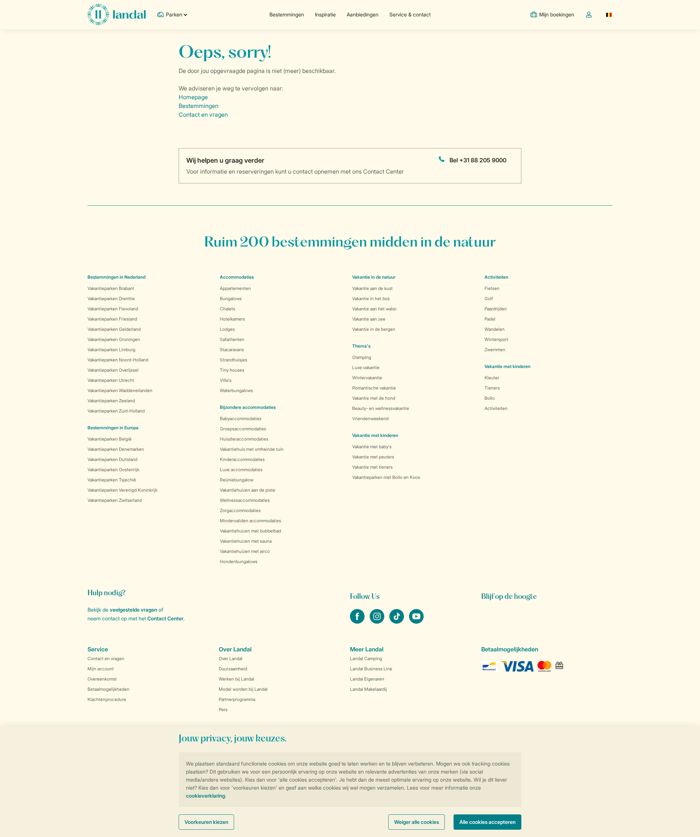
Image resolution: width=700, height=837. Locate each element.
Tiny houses (232, 370)
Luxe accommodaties (241, 469)
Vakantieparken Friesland (112, 319)
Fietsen (492, 288)
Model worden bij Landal (243, 689)
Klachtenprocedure (107, 699)
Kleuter (492, 377)
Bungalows (231, 298)
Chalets (227, 308)
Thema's (361, 346)
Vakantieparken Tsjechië (112, 480)
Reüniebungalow (236, 480)
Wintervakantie (367, 377)
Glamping (361, 357)
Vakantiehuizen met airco (245, 551)
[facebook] (358, 621)
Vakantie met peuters (373, 457)
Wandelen (495, 329)
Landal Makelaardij (368, 689)
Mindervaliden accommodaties (250, 520)
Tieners (492, 388)
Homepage (193, 97)
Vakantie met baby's (372, 446)
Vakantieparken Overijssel (113, 370)
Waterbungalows (236, 390)
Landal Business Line (371, 668)
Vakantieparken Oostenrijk (113, 469)
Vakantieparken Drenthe (111, 298)
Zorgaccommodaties (240, 510)
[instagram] (378, 621)
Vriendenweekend (370, 418)
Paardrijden (496, 308)
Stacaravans (232, 349)
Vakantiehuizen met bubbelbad (250, 531)
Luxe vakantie (366, 367)
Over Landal (230, 658)
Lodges (227, 329)
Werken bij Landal (236, 679)
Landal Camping (366, 658)
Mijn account (101, 668)
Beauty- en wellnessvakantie (380, 408)
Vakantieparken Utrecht (111, 380)
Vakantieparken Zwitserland (115, 500)
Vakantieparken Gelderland (114, 329)
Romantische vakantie (374, 388)
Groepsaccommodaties (243, 428)
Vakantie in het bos (371, 298)
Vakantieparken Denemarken (116, 449)
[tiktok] (397, 621)
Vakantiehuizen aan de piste (247, 490)
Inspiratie (325, 14)
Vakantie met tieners (372, 467)
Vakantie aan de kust (372, 288)
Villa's (226, 380)
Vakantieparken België (110, 439)
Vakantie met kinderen (375, 435)
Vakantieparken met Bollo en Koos (386, 477)
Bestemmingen (286, 14)
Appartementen (235, 288)
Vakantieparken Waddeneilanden (120, 390)
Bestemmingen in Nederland (116, 277)
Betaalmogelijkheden (108, 689)
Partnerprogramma (237, 699)
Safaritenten (232, 339)
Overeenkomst (102, 679)
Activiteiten (496, 408)
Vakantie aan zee (368, 319)
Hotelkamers (232, 319)
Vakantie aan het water (374, 308)
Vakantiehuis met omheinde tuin (252, 449)
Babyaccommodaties (240, 418)
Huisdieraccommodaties (244, 439)
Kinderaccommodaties (242, 459)
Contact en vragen (203, 114)
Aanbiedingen (362, 14)
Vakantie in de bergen (373, 329)
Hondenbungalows (238, 561)
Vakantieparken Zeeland (111, 400)
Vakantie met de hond (373, 398)
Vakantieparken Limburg (111, 349)
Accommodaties (237, 277)
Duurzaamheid (233, 668)
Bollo (490, 398)
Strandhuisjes (233, 360)
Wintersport (496, 339)
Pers (223, 709)
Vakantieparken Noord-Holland (118, 360)
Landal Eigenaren (367, 679)
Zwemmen (495, 349)
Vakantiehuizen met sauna (246, 541)
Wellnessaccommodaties (245, 500)
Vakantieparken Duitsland (112, 459)
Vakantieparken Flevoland (113, 308)
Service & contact (410, 14)
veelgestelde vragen (133, 610)
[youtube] (416, 621)
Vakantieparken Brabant (111, 288)
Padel (490, 319)
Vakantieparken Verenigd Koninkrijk (123, 490)
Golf (489, 298)
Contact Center (165, 618)
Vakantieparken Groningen (114, 339)
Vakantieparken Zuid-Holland (116, 411)
